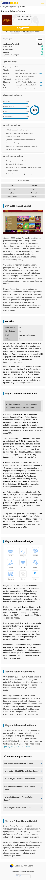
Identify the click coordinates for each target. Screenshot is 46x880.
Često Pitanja (12, 197)
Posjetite (23, 28)
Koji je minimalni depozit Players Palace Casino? (19, 787)
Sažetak (34, 197)
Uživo (12, 193)
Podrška (34, 185)
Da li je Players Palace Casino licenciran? (20, 779)
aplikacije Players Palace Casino (16, 747)
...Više (40, 74)
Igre (33, 189)
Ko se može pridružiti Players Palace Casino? (21, 771)
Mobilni (34, 193)
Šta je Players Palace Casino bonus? (18, 808)
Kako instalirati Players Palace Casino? (19, 763)
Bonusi (12, 189)
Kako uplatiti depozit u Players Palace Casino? (18, 798)
